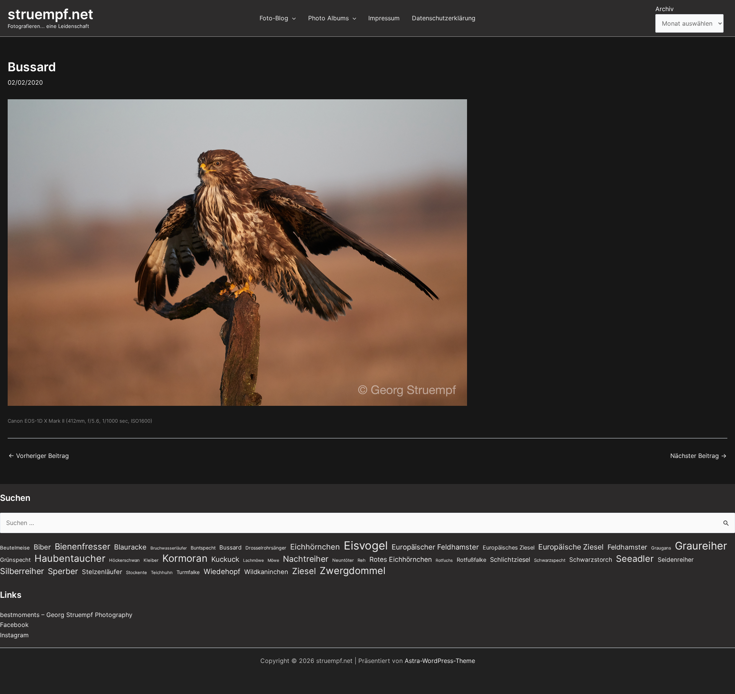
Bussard (230, 547)
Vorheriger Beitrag (38, 456)
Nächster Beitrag (698, 456)
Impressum (384, 18)
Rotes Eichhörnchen (400, 559)
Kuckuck (225, 559)
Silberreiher (22, 571)
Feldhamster (627, 547)
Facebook (14, 624)
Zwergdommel (352, 571)
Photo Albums (328, 18)
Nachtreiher (305, 559)
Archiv (664, 9)
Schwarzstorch (590, 559)
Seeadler (635, 559)
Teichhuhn (162, 572)
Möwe (273, 560)
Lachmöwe (253, 560)
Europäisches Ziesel (508, 547)
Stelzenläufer (102, 572)
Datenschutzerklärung (443, 18)
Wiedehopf (222, 571)
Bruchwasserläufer (168, 548)
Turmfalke (188, 572)
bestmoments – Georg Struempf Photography (66, 615)
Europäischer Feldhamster (435, 547)
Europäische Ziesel (571, 546)
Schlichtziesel (510, 559)
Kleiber (151, 560)
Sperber (63, 571)
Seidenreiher (676, 559)
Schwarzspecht (549, 560)
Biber (42, 547)
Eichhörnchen (315, 546)
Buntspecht (203, 548)
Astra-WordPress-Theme (440, 660)
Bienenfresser (82, 546)
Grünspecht (15, 559)
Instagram (14, 635)
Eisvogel (366, 546)
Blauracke (130, 547)
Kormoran (184, 558)
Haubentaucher (69, 558)
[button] (292, 18)
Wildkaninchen (266, 572)
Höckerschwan (124, 560)
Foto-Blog (274, 18)
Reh (362, 560)
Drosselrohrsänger (265, 548)
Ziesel (304, 571)
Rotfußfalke (471, 559)
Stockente (136, 572)
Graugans (661, 548)
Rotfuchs (444, 560)
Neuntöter (343, 560)
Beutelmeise (15, 548)
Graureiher (701, 546)
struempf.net (50, 14)
